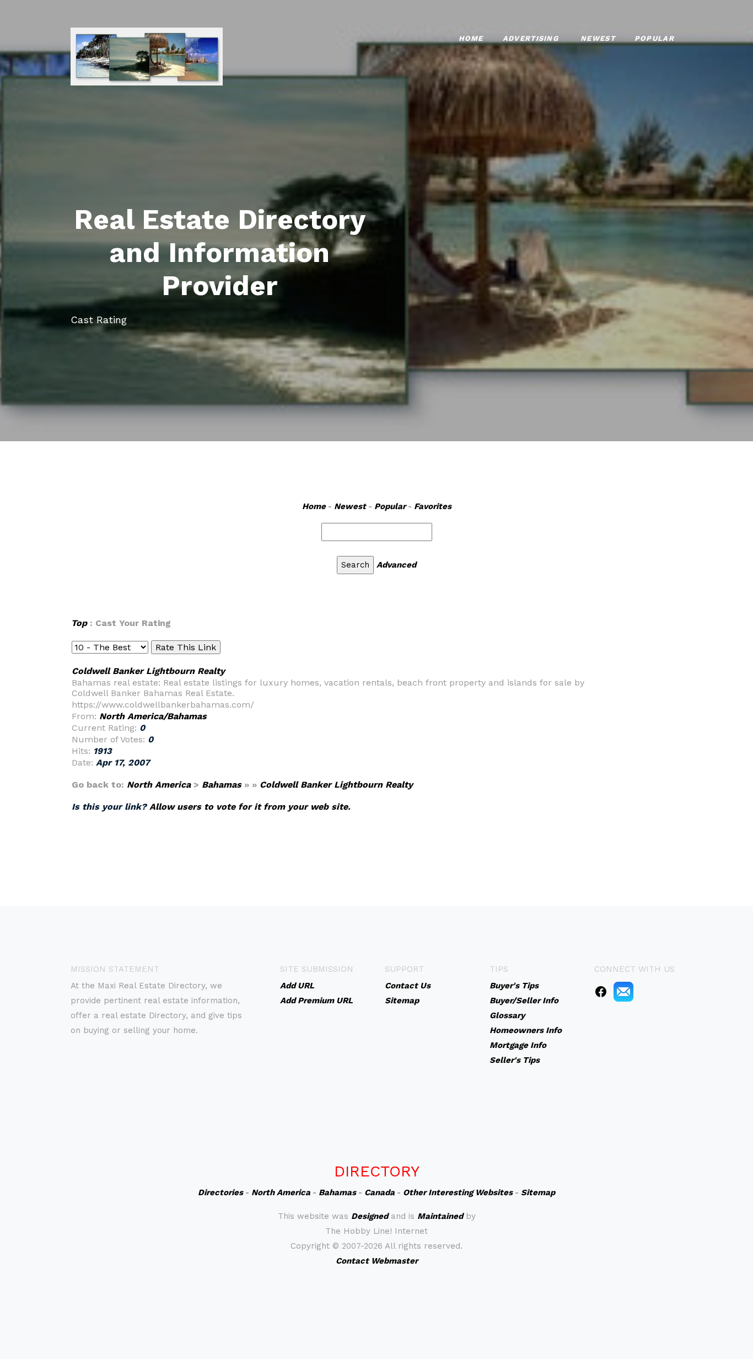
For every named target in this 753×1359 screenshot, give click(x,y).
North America (159, 784)
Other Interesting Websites (458, 1192)
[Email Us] (623, 991)
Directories (220, 1192)
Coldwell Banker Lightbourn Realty (148, 671)
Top (79, 623)
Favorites (432, 506)
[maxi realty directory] (147, 55)
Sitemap (538, 1192)
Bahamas (221, 784)
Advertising (530, 38)
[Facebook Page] (600, 991)
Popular (654, 38)
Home (471, 38)
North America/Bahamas (153, 716)
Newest (597, 38)
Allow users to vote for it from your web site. (250, 806)
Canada (379, 1192)
